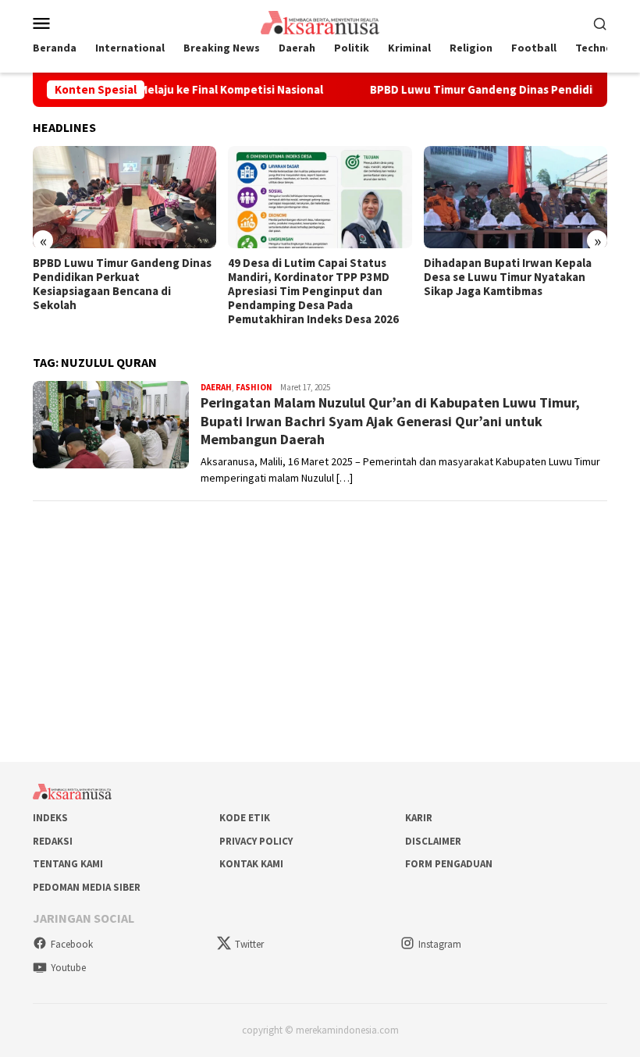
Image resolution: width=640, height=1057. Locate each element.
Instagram (439, 944)
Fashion (254, 387)
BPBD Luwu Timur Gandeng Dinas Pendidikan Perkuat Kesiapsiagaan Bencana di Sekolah (122, 284)
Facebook (72, 944)
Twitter (249, 944)
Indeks (50, 817)
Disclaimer (433, 841)
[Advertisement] (320, 624)
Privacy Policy (256, 841)
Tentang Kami (68, 863)
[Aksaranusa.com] (320, 21)
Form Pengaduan (448, 863)
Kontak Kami (251, 863)
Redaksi (53, 841)
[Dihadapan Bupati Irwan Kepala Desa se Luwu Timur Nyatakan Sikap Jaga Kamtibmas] (515, 197)
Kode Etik (244, 817)
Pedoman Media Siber (86, 887)
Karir (418, 817)
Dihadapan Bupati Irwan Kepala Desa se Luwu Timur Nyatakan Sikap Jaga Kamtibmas (508, 277)
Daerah (216, 387)
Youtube (68, 967)
